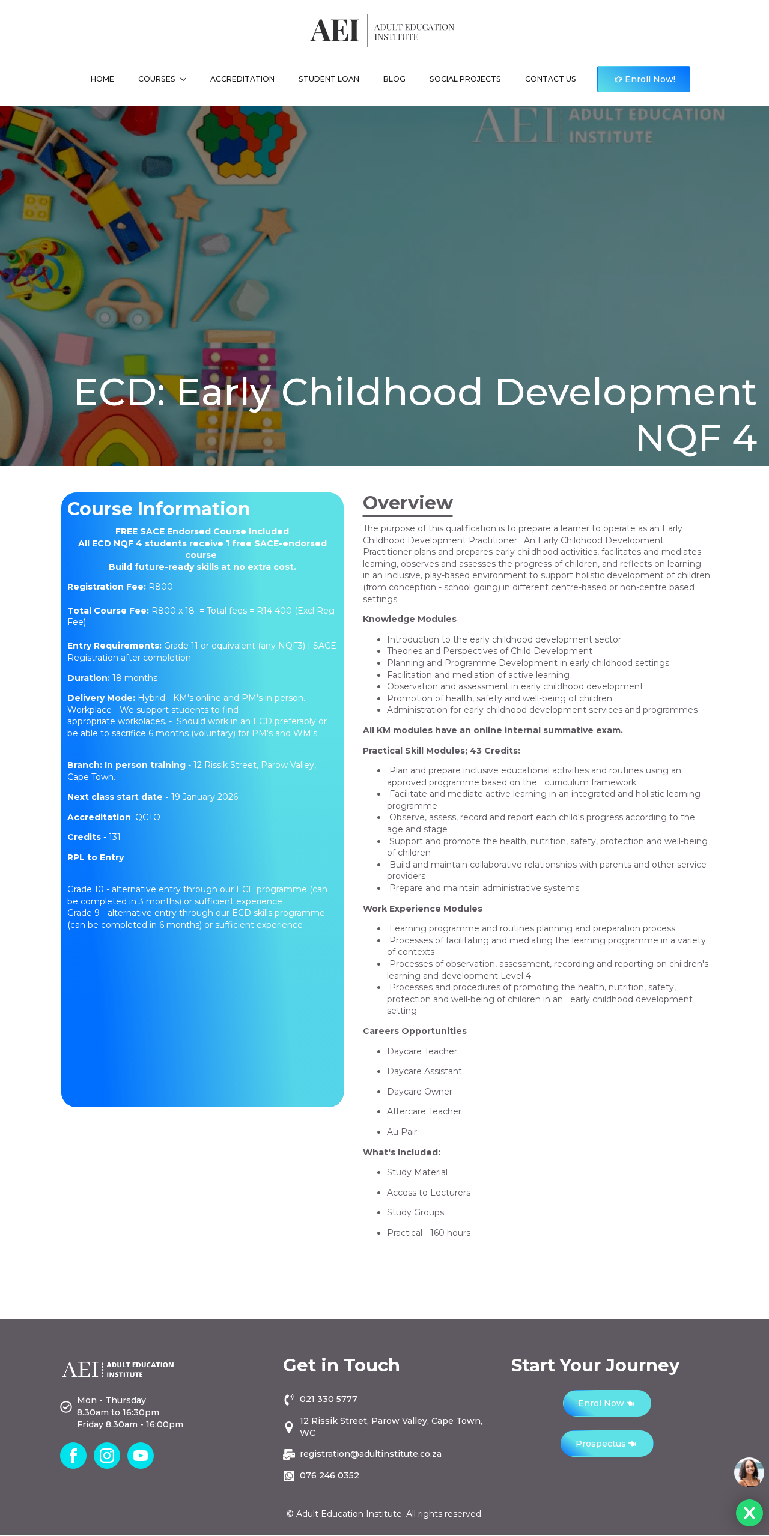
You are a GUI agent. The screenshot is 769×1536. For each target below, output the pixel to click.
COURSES (156, 78)
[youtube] (140, 1455)
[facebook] (73, 1455)
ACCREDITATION (242, 78)
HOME (102, 78)
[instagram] (107, 1455)
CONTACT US (550, 78)
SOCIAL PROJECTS (465, 78)
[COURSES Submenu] (186, 79)
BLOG (394, 78)
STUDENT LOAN (329, 78)
